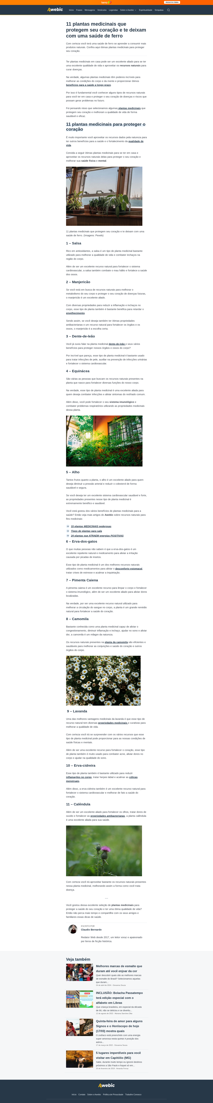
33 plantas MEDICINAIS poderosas (91, 526)
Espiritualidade (145, 10)
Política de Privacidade (113, 1094)
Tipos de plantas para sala (86, 531)
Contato (81, 1094)
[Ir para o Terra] (106, 2)
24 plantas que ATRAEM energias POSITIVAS (97, 535)
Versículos (101, 10)
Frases (79, 10)
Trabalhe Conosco (133, 1094)
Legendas (113, 10)
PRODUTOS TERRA (172, 2)
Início (71, 10)
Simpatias (159, 10)
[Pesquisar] (168, 10)
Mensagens (90, 10)
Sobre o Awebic (127, 10)
